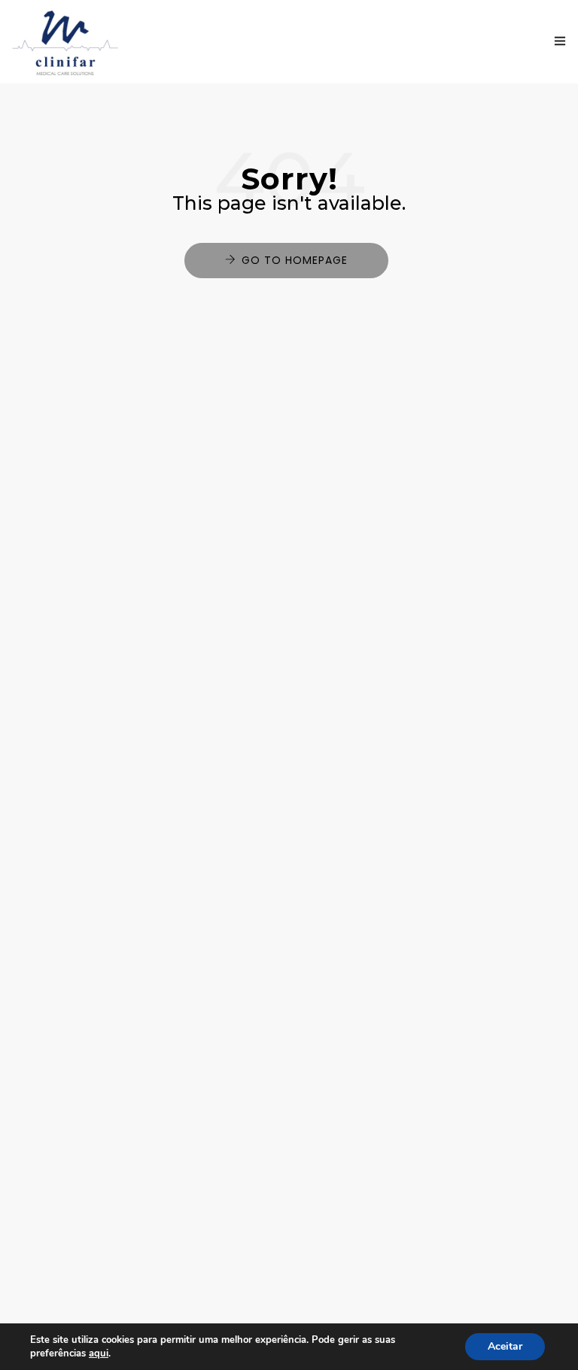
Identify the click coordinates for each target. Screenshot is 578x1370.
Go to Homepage (295, 260)
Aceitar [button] (505, 1346)
